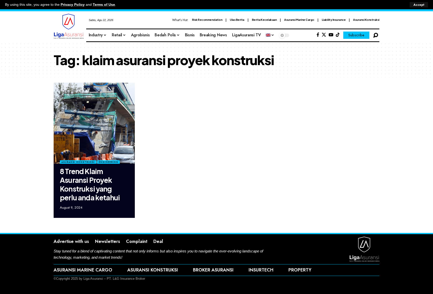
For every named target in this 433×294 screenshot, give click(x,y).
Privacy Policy (73, 5)
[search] (375, 35)
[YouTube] (331, 35)
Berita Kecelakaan (264, 19)
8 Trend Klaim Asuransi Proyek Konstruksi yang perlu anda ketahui (90, 184)
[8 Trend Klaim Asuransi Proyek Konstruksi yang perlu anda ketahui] (94, 123)
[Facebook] (317, 35)
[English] (270, 35)
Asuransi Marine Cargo (299, 19)
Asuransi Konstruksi (366, 19)
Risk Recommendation (207, 19)
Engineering (108, 162)
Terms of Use (104, 5)
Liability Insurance (334, 19)
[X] (323, 35)
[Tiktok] (338, 35)
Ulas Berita (237, 19)
